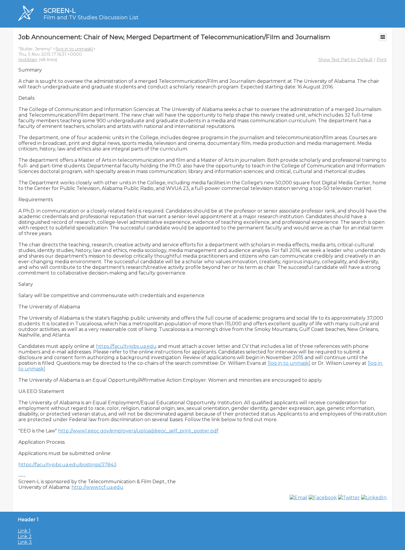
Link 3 (25, 542)
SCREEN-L (60, 10)
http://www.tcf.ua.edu (97, 487)
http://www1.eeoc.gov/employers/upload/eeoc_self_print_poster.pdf (138, 431)
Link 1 (24, 531)
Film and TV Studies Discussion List (91, 17)
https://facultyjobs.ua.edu (126, 346)
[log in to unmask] (74, 49)
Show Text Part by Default (345, 59)
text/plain (27, 59)
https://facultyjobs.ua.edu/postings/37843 (67, 464)
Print (382, 59)
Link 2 (25, 536)
